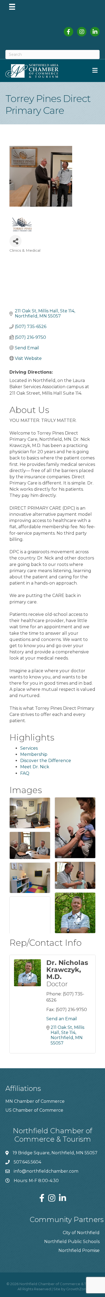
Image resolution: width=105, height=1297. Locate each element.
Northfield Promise (79, 1250)
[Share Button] (15, 241)
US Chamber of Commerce (34, 1110)
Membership (33, 754)
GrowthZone (77, 1289)
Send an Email (61, 1018)
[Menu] (12, 6)
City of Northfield (81, 1232)
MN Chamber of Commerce (35, 1101)
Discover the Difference (45, 760)
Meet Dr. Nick (34, 766)
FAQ (24, 773)
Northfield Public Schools (72, 1241)
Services (29, 748)
